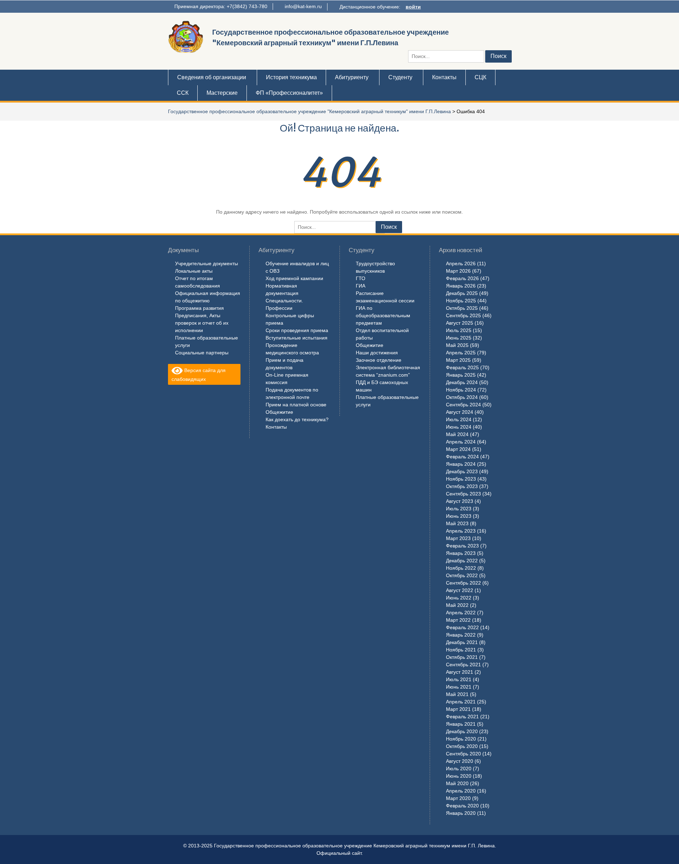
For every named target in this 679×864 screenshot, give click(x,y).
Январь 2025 (461, 375)
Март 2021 (458, 709)
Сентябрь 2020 (463, 753)
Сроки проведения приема (297, 330)
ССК (182, 93)
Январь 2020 (461, 813)
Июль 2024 (458, 419)
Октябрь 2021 (462, 657)
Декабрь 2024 (462, 382)
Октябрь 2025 (462, 308)
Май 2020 (457, 783)
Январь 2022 (461, 635)
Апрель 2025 (461, 352)
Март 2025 (458, 360)
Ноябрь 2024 (461, 390)
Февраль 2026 (462, 278)
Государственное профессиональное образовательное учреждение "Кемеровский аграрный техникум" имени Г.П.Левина (309, 111)
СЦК (480, 77)
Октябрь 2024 (462, 397)
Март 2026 (458, 271)
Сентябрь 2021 (463, 664)
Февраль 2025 (462, 367)
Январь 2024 (461, 464)
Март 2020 (458, 798)
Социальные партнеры (201, 352)
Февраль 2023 (462, 546)
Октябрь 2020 (462, 746)
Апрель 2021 (461, 701)
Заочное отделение (378, 360)
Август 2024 (459, 412)
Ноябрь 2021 (461, 650)
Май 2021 (457, 694)
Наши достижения (377, 352)
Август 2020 (459, 761)
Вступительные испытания (296, 338)
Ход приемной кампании (294, 278)
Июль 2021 (458, 679)
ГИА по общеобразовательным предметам (383, 315)
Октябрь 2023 (462, 486)
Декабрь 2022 (462, 560)
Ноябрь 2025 (461, 300)
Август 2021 (459, 672)
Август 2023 (459, 501)
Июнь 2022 (458, 598)
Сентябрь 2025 (463, 315)
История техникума (291, 77)
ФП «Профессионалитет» (289, 93)
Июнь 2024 (458, 427)
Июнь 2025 (458, 338)
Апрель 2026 (461, 263)
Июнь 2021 (458, 687)
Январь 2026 (461, 286)
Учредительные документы (206, 263)
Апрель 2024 (461, 442)
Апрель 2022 (461, 612)
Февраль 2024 (462, 456)
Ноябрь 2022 (461, 568)
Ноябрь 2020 (461, 739)
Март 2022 (458, 620)
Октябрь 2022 (462, 575)
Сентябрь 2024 (463, 404)
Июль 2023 (458, 508)
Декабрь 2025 (462, 293)
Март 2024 (458, 449)
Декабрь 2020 (462, 731)
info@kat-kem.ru (303, 6)
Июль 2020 (458, 768)
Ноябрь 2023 (461, 479)
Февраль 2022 (462, 627)
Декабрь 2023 (462, 471)
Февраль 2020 (462, 805)
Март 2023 (458, 538)
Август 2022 (459, 590)
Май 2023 (457, 523)
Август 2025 (459, 323)
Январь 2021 (461, 724)
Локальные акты (194, 271)
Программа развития (199, 308)
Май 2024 (457, 434)
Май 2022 (457, 605)
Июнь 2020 (458, 776)
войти (413, 7)
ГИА (360, 286)
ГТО (360, 278)
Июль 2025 (458, 330)
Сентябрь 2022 (463, 583)
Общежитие (279, 412)
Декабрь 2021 (462, 642)
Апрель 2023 (461, 531)
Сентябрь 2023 (463, 494)
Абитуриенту (351, 77)
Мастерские (222, 93)
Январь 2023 (461, 553)
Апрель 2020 (461, 791)
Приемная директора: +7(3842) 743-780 (220, 6)
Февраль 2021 (462, 716)
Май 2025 (457, 345)
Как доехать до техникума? (297, 419)
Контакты (444, 77)
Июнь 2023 (458, 516)
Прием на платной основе (296, 404)
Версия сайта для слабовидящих (199, 374)
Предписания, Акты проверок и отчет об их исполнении (201, 323)
